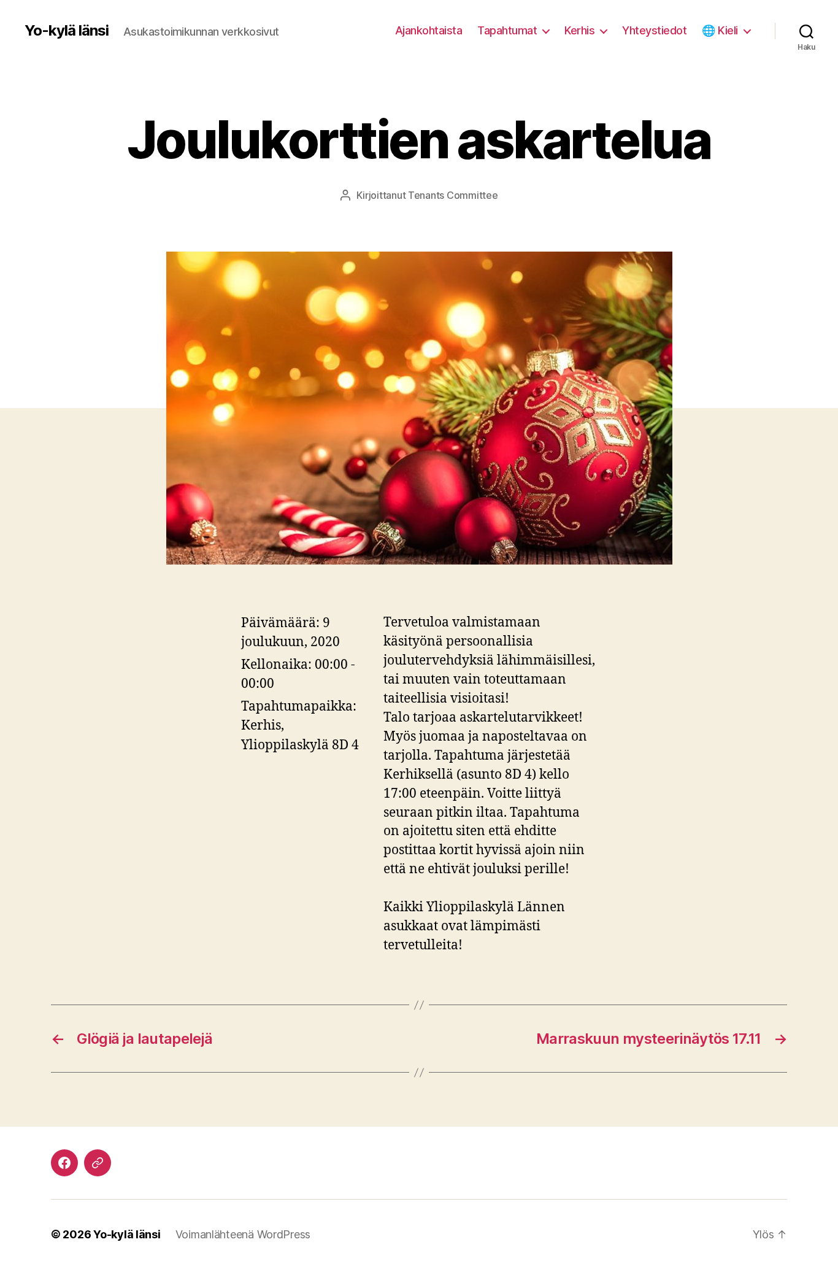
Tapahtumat (507, 30)
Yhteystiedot (654, 30)
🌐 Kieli (720, 30)
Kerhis (579, 30)
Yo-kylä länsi (67, 30)
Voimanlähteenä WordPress (243, 1234)
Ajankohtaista (429, 30)
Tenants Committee (453, 195)
